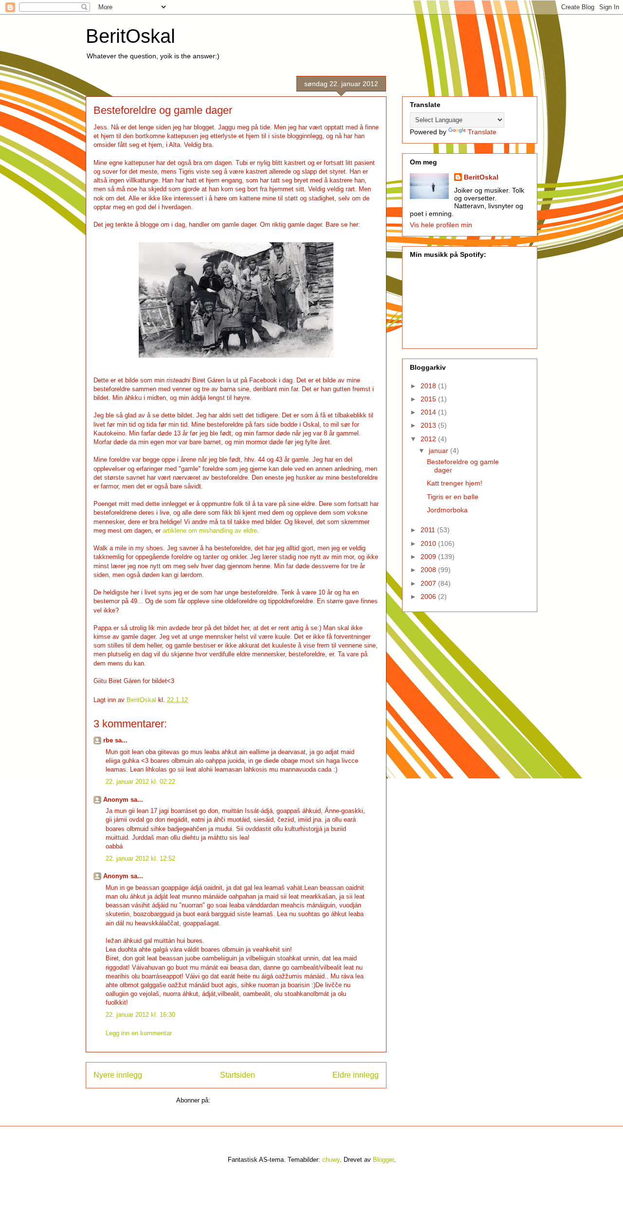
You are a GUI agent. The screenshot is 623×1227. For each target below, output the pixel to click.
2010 (429, 543)
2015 (429, 399)
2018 (429, 386)
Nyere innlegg (117, 1075)
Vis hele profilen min (441, 225)
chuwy (331, 1159)
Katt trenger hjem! (454, 483)
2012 (429, 439)
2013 (429, 425)
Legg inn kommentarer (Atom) (254, 1100)
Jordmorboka (447, 510)
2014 (429, 412)
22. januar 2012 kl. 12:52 (140, 858)
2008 (429, 570)
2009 (429, 556)
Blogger (383, 1159)
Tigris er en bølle (452, 497)
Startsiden (237, 1075)
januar (439, 450)
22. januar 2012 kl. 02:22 (140, 781)
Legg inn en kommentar (139, 1033)
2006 (429, 596)
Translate (482, 132)
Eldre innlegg (355, 1075)
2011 (429, 530)
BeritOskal (130, 36)
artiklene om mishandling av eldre (209, 530)
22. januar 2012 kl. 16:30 (140, 1014)
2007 (429, 583)
